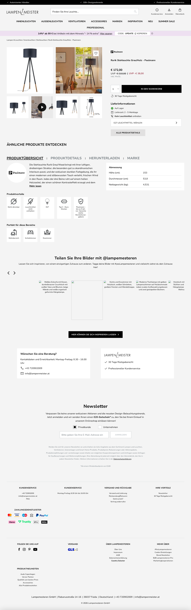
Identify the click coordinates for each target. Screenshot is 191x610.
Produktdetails (66, 158)
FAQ (28, 499)
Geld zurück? (118, 499)
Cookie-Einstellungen (163, 552)
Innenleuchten (29, 40)
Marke (133, 158)
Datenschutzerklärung (122, 459)
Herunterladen (104, 158)
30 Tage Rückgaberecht (163, 496)
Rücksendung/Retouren (118, 496)
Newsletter (163, 493)
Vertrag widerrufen (118, 501)
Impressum (118, 552)
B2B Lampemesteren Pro (163, 558)
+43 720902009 (33, 368)
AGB (118, 555)
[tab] (27, 158)
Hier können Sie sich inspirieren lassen (93, 334)
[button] (18, 107)
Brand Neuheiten (163, 555)
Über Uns (118, 549)
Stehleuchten (41, 40)
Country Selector (118, 560)
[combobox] (95, 11)
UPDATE (132, 33)
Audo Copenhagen (28, 574)
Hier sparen (106, 33)
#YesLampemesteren (163, 549)
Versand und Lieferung (118, 493)
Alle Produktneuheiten (28, 585)
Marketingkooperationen (163, 560)
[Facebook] (19, 549)
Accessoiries (28, 582)
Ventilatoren (76, 21)
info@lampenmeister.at (37, 373)
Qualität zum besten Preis (27, 580)
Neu (150, 21)
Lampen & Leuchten (15, 40)
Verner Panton (28, 577)
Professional (95, 27)
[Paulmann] (128, 52)
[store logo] (22, 11)
